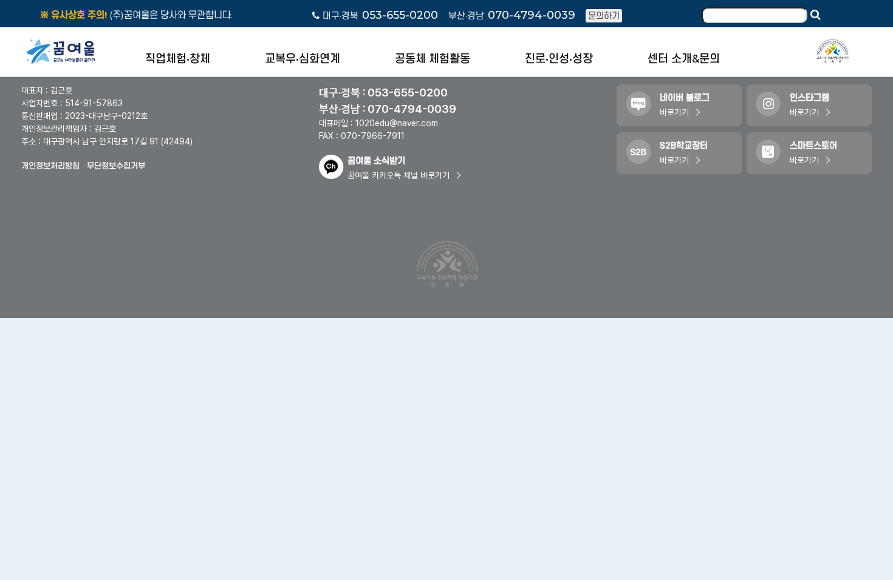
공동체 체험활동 (432, 59)
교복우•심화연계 (302, 59)
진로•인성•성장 (559, 59)
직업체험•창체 (177, 59)
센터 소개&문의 (684, 59)
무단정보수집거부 (116, 165)
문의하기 (604, 15)
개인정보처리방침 (50, 165)
